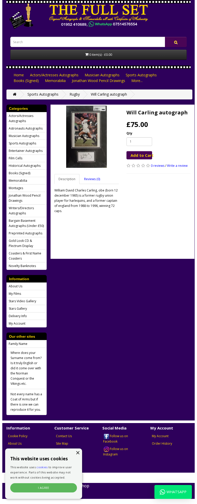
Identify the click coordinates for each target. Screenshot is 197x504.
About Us (15, 286)
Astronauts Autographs (26, 128)
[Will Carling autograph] (86, 137)
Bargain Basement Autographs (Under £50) (26, 223)
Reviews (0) (92, 179)
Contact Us (64, 436)
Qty (129, 133)
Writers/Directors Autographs (21, 210)
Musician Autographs (102, 74)
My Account (17, 323)
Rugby (75, 94)
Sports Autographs (141, 74)
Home (19, 74)
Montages (16, 188)
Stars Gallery (18, 308)
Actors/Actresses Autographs (54, 74)
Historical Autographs (25, 165)
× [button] (78, 453)
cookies (41, 467)
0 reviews (157, 165)
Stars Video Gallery (22, 301)
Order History (162, 443)
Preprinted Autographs (25, 233)
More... (137, 80)
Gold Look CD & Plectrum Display (21, 243)
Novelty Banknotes (22, 266)
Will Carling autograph (109, 94)
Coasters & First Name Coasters (25, 256)
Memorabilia (55, 80)
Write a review (177, 165)
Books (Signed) (26, 80)
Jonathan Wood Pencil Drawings (98, 80)
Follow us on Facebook (115, 439)
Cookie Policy (17, 436)
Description (66, 179)
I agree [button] (43, 488)
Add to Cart (141, 155)
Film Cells (15, 158)
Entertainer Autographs (26, 151)
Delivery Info (18, 316)
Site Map (62, 443)
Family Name (18, 344)
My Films (15, 293)
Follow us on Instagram (115, 451)
